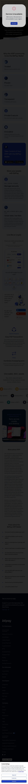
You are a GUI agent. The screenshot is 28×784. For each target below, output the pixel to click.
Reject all (14, 775)
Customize (14, 778)
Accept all (14, 781)
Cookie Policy (21, 771)
